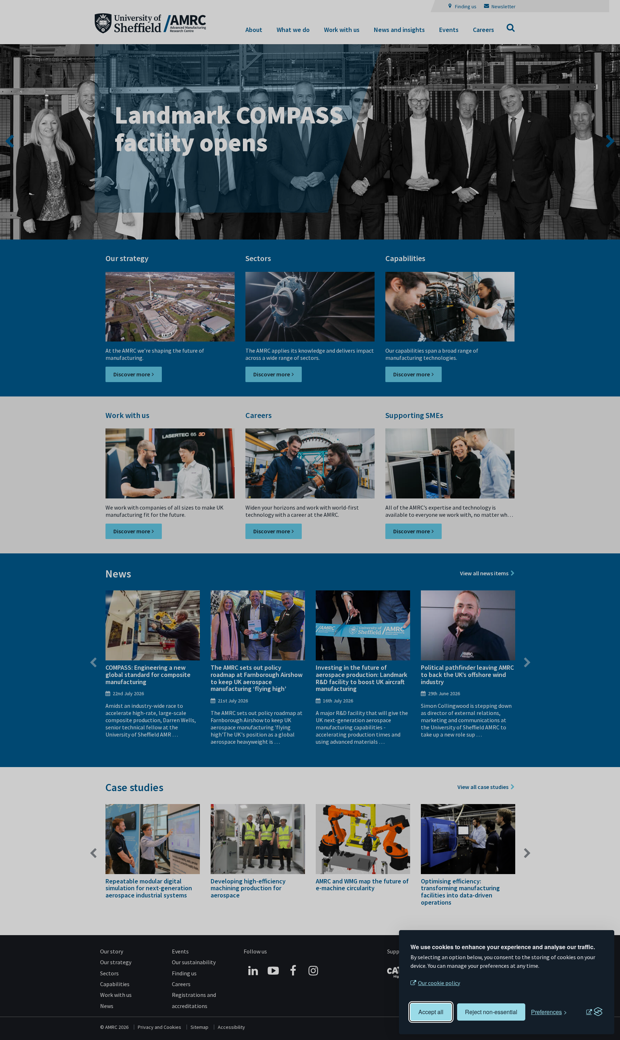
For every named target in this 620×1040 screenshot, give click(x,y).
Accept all (430, 1012)
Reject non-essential (491, 1012)
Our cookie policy (439, 982)
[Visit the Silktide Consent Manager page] (594, 1012)
